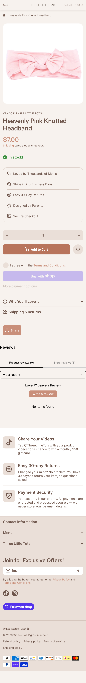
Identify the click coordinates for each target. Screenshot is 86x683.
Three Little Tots (29, 113)
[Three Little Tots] (43, 5)
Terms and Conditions (17, 582)
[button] (79, 5)
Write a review (43, 394)
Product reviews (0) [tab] (21, 362)
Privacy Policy (61, 579)
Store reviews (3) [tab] (64, 362)
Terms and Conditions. (49, 265)
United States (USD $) (16, 628)
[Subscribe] (78, 571)
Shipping (8, 145)
